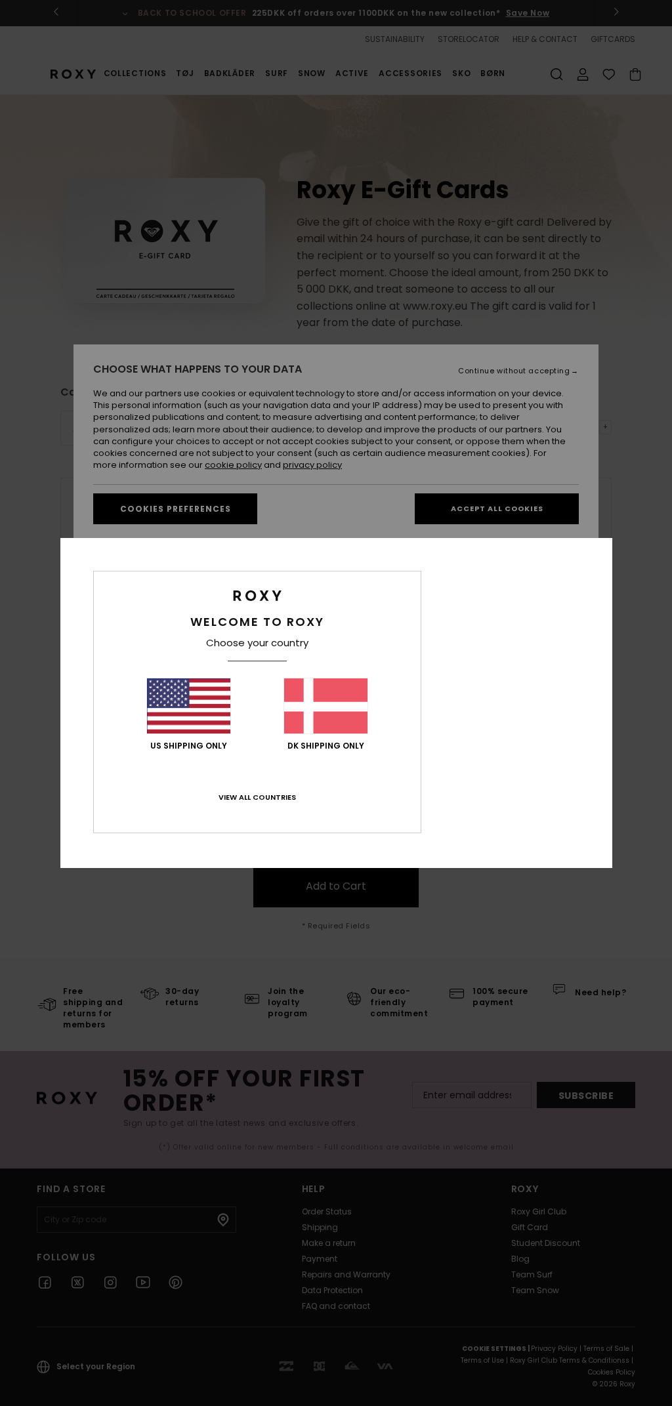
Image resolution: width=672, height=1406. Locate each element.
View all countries (257, 797)
